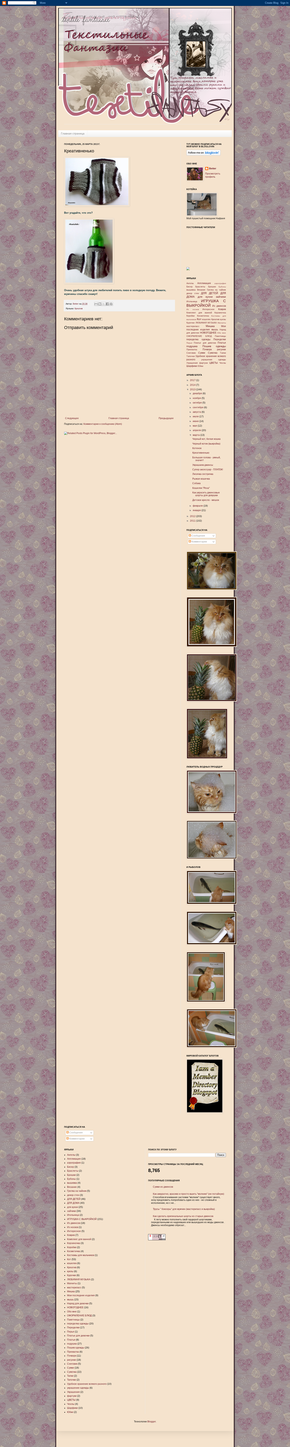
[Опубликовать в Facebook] (107, 304)
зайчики (221, 296)
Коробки (190, 316)
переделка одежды (198, 339)
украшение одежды (213, 359)
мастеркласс (192, 326)
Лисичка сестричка (202, 474)
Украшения (192, 363)
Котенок (196, 448)
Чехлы (222, 363)
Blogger (151, 1421)
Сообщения (198, 535)
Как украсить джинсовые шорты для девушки (206, 494)
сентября (198, 407)
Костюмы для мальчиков (80, 1255)
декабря (198, 393)
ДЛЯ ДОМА (73, 1203)
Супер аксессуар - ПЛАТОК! (207, 469)
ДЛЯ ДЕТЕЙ (209, 293)
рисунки (221, 349)
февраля (198, 505)
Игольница (191, 301)
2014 (193, 385)
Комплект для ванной (199, 312)
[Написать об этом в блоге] (100, 304)
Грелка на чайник (216, 290)
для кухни (205, 296)
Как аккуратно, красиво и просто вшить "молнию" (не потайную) (188, 1194)
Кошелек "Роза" (201, 488)
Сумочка (212, 352)
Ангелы (190, 283)
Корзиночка (220, 312)
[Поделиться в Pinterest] (111, 304)
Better (76, 304)
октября (197, 402)
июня (196, 421)
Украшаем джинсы (202, 465)
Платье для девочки (205, 343)
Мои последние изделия (81, 1295)
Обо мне (221, 333)
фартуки (203, 363)
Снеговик (191, 353)
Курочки (190, 322)
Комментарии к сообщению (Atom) (102, 424)
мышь (214, 329)
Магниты (222, 323)
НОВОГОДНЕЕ (208, 332)
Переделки (219, 339)
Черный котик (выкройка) (206, 443)
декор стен (192, 293)
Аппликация (204, 283)
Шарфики (191, 366)
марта (196, 435)
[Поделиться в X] (104, 304)
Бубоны (222, 287)
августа (197, 412)
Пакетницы (220, 336)
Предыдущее (166, 418)
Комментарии (199, 541)
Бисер (189, 286)
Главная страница (72, 133)
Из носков (192, 309)
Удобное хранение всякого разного (87, 1384)
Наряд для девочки (78, 1303)
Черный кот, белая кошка (206, 439)
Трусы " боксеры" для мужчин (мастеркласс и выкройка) (184, 1209)
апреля (197, 430)
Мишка (210, 326)
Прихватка (191, 349)
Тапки (223, 353)
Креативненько (200, 452)
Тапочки (190, 356)
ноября (197, 398)
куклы (223, 319)
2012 (193, 516)
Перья (189, 343)
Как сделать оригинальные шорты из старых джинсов (183, 1216)
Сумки (201, 352)
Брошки (212, 286)
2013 (193, 389)
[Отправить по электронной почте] (96, 304)
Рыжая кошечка (201, 478)
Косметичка (203, 316)
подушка (191, 346)
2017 (193, 380)
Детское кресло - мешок (205, 500)
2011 (193, 520)
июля (196, 416)
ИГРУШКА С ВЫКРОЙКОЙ (82, 1219)
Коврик (222, 309)
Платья (222, 342)
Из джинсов (219, 306)
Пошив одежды (214, 346)
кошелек (206, 319)
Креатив (79, 308)
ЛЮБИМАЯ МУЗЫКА (206, 322)
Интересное (208, 309)
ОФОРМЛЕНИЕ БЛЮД (199, 336)
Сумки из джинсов (163, 1186)
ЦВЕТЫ (213, 363)
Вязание (201, 290)
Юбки (200, 366)
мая (195, 425)
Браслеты (200, 286)
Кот (199, 319)
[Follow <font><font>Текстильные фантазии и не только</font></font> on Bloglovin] (203, 154)
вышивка (191, 290)
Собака (196, 483)
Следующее (72, 418)
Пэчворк (207, 349)
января (197, 510)
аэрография (220, 283)
